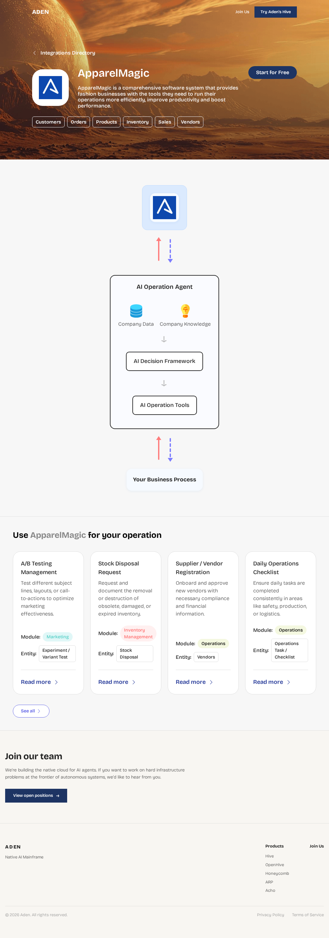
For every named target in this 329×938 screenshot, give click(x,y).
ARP (269, 882)
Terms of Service (308, 915)
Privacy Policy (270, 915)
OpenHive (274, 865)
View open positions (36, 795)
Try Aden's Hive (276, 11)
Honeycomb (277, 873)
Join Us (242, 11)
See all (28, 711)
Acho (270, 890)
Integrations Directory (67, 53)
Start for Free (272, 72)
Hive (269, 856)
